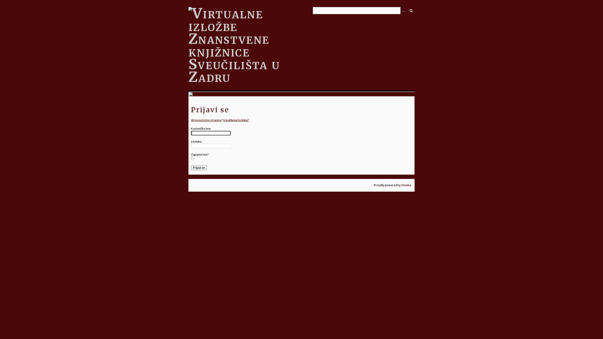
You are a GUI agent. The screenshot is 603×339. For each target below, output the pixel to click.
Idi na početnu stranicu (206, 120)
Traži (411, 10)
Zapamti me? (200, 154)
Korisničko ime (201, 128)
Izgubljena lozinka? (236, 120)
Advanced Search (403, 10)
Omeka (406, 185)
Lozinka (196, 141)
